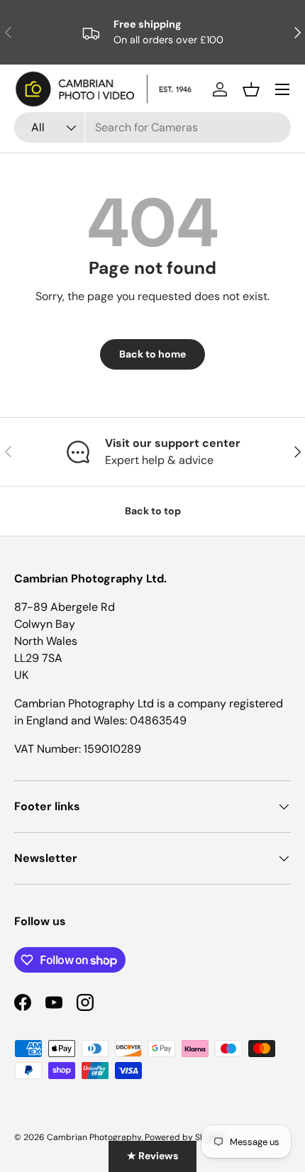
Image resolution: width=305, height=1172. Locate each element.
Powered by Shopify (185, 1137)
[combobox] (152, 127)
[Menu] (282, 89)
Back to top (153, 510)
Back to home (152, 354)
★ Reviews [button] (152, 1155)
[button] (251, 89)
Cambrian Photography (94, 1137)
